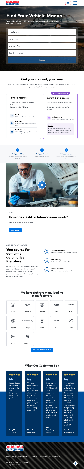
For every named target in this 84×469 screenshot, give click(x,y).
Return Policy (11, 456)
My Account (53, 456)
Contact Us (43, 456)
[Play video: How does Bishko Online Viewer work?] (42, 185)
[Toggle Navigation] (75, 3)
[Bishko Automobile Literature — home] (12, 3)
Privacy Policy (23, 456)
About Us (33, 456)
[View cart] (68, 3)
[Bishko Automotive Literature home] (15, 448)
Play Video (15, 230)
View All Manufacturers (42, 350)
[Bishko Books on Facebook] (75, 463)
